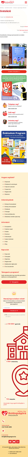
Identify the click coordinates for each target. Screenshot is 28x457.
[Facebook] (10, 441)
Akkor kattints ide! (12, 108)
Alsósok (26, 26)
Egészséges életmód (24, 30)
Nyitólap (2, 7)
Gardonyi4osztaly (9, 17)
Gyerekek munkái (8, 7)
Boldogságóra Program (7, 2)
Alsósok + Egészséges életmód (19, 7)
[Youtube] (14, 441)
